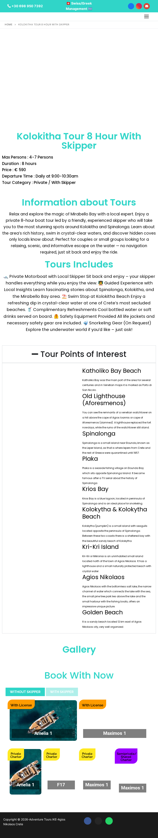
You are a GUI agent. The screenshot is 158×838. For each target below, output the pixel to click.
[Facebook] (87, 821)
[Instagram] (98, 821)
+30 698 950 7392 (27, 6)
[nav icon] (146, 16)
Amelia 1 (43, 733)
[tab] (25, 692)
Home (8, 24)
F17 (61, 785)
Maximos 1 (114, 733)
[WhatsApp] (109, 821)
